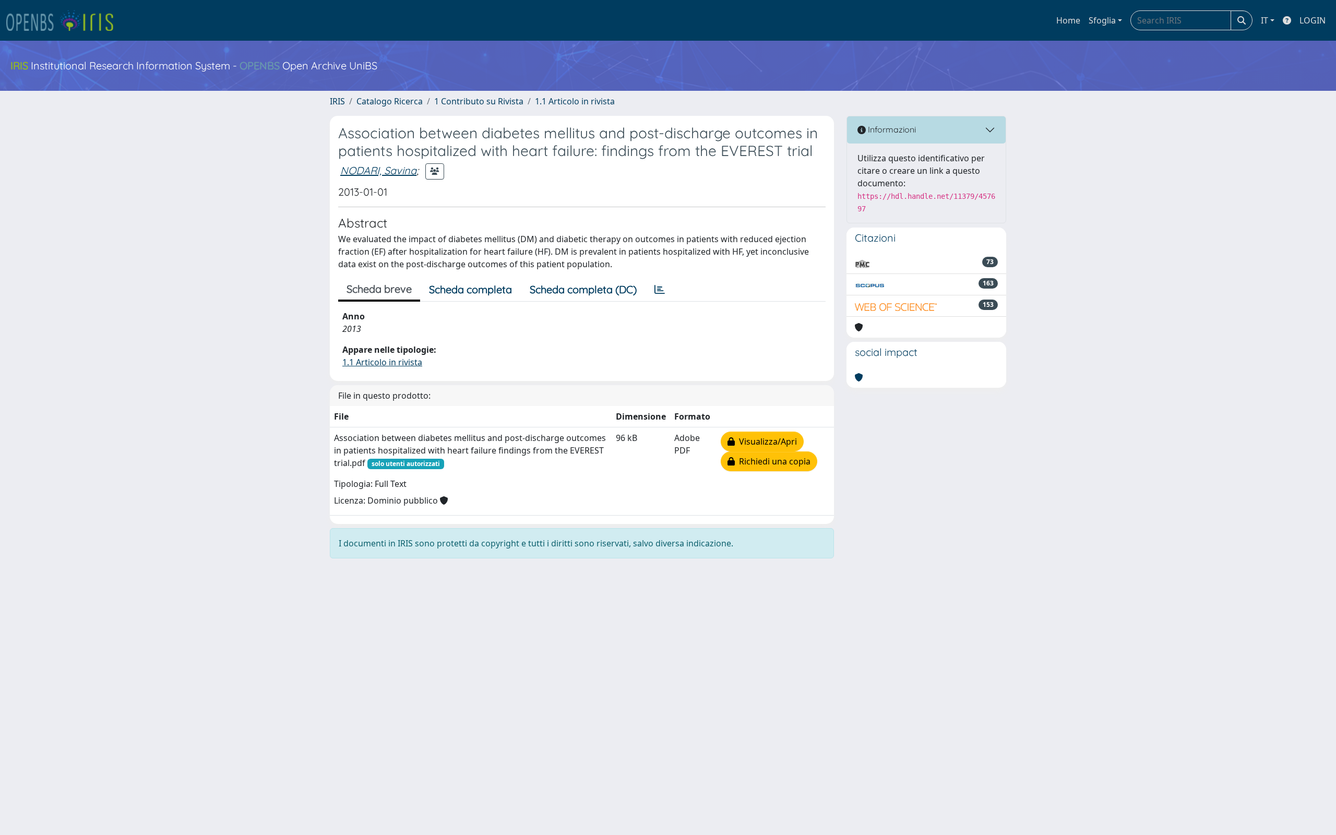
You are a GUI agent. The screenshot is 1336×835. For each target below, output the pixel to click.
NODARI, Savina (378, 170)
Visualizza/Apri (766, 441)
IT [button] (1264, 20)
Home (1068, 20)
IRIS (337, 101)
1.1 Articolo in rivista (575, 101)
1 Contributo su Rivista (478, 101)
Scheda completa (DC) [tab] (583, 289)
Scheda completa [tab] (470, 289)
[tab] (660, 290)
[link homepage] (64, 20)
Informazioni (891, 129)
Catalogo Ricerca (389, 101)
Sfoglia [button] (1102, 20)
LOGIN (1312, 20)
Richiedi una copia (772, 461)
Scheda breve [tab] (379, 288)
